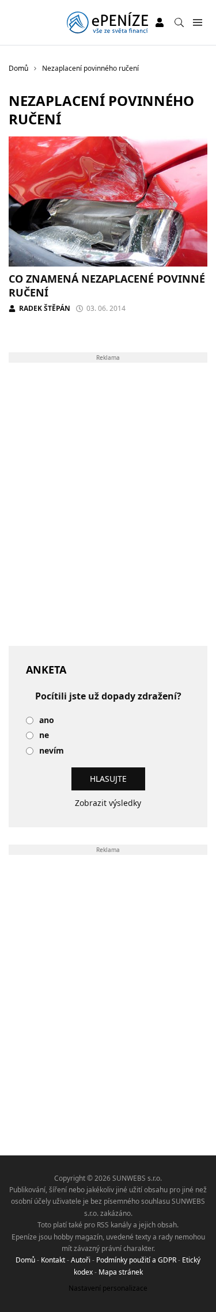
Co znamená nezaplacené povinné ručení (107, 285)
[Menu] (197, 23)
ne (44, 735)
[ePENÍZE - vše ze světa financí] (107, 22)
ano (46, 720)
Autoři (80, 1260)
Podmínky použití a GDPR (136, 1260)
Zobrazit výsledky (108, 802)
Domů (25, 1260)
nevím (51, 751)
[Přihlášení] (159, 22)
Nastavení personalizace (108, 1288)
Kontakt (53, 1260)
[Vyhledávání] (179, 22)
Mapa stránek (120, 1272)
